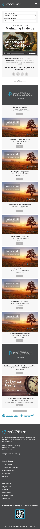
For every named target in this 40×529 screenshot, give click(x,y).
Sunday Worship (7, 464)
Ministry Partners (7, 495)
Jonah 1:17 (23, 58)
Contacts (5, 490)
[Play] (5, 53)
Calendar (5, 476)
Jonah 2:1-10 (31, 58)
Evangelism (19, 60)
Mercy (26, 60)
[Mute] (30, 53)
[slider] (17, 53)
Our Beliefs (6, 498)
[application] (20, 53)
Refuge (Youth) (7, 473)
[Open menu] (36, 4)
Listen (19, 114)
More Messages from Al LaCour (15, 62)
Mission (31, 60)
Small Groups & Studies (10, 467)
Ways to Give (6, 487)
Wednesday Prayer (8, 470)
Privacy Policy (6, 493)
